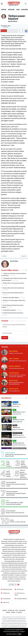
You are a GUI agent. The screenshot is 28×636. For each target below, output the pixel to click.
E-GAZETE (19, 612)
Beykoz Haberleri (10, 510)
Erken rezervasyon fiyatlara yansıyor (13, 292)
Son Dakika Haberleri (21, 598)
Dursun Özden (13, 380)
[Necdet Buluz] (3, 16)
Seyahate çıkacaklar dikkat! (11, 297)
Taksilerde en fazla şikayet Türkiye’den (14, 300)
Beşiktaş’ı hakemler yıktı (16, 353)
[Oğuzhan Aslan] (4, 375)
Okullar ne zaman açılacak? (18, 522)
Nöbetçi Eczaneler (7, 589)
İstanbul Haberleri (10, 452)
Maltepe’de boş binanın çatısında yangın (16, 485)
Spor (14, 409)
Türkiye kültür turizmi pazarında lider (13, 283)
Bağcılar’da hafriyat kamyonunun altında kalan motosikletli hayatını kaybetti (23, 475)
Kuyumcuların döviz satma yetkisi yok (13, 288)
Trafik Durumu (6, 593)
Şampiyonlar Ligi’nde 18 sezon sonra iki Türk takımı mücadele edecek (19, 444)
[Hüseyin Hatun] (4, 390)
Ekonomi (15, 402)
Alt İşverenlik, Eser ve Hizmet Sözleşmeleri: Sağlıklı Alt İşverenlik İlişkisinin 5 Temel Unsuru (17, 376)
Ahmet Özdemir (14, 358)
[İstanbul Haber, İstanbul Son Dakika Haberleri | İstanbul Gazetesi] (13, 4)
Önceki (4, 256)
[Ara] (25, 4)
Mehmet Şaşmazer (14, 366)
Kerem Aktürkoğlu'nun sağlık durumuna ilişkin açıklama (14, 503)
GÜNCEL (3, 9)
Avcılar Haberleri (17, 432)
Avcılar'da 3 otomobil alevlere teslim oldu (20, 436)
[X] (12, 584)
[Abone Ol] (26, 31)
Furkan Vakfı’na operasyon (24, 464)
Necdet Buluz (12, 21)
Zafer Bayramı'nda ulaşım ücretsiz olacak (18, 429)
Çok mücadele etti (14, 391)
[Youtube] (18, 584)
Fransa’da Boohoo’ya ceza (16, 368)
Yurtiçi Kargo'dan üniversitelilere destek (19, 405)
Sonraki (23, 256)
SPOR (18, 9)
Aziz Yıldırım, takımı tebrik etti (18, 420)
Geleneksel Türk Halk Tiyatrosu (18, 361)
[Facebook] (10, 584)
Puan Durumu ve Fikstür (20, 594)
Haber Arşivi (6, 602)
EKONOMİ (11, 9)
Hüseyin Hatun (13, 388)
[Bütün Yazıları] (26, 270)
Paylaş (4, 30)
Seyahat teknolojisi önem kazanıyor (13, 313)
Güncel (15, 425)
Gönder (4, 337)
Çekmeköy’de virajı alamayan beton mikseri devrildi (15, 455)
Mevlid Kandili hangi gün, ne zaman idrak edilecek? (9, 474)
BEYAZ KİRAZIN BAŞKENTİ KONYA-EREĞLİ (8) (16, 383)
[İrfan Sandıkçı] (4, 352)
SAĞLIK (13, 612)
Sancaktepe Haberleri (12, 491)
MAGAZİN (24, 9)
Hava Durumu (20, 589)
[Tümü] (26, 346)
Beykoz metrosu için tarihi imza (15, 512)
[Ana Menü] (1, 4)
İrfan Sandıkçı (13, 351)
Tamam (19, 634)
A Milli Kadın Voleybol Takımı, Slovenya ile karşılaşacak (9, 464)
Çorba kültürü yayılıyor (9, 310)
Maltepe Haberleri (11, 482)
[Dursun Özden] (4, 382)
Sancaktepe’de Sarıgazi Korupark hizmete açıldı (16, 494)
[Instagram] (15, 584)
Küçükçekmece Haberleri (19, 448)
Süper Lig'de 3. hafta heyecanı (19, 413)
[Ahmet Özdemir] (4, 359)
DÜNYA (8, 612)
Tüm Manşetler (6, 598)
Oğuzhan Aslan (14, 373)
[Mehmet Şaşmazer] (4, 367)
